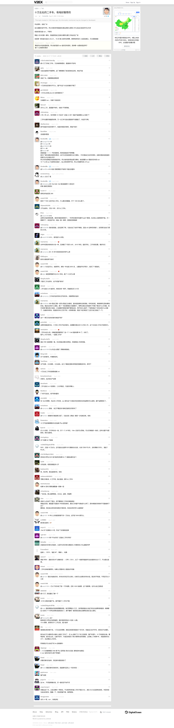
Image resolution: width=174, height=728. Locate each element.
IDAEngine (44, 256)
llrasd (42, 657)
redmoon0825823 (46, 476)
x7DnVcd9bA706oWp (47, 60)
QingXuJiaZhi (45, 279)
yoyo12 (43, 527)
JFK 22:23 (71, 723)
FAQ (67, 712)
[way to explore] (39, 2)
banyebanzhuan (46, 376)
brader (42, 413)
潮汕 (100, 56)
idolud (42, 286)
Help (41, 712)
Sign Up (132, 2)
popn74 (43, 680)
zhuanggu (43, 83)
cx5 (93, 56)
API (62, 712)
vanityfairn (44, 329)
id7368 (123, 50)
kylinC (42, 315)
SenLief (43, 105)
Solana (74, 712)
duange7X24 (46, 142)
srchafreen (44, 293)
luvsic (42, 598)
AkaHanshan (44, 124)
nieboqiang (44, 112)
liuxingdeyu (44, 437)
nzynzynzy (44, 242)
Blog (56, 712)
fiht (41, 627)
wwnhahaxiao (45, 484)
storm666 (43, 398)
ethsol (42, 566)
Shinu (42, 97)
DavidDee (43, 131)
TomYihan (43, 361)
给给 (85, 56)
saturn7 (43, 557)
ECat (42, 213)
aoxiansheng (44, 174)
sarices (42, 369)
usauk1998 (44, 198)
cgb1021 (43, 347)
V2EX (36, 8)
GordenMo (45, 16)
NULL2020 (44, 75)
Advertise (49, 712)
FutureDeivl (44, 549)
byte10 (42, 428)
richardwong (44, 491)
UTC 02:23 (51, 723)
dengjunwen (44, 697)
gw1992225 (44, 90)
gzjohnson (44, 672)
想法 (107, 56)
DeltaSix (43, 542)
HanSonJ (43, 391)
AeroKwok (44, 383)
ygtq (42, 68)
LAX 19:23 (64, 723)
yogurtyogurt (45, 687)
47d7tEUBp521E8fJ (47, 454)
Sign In (138, 2)
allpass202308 (45, 205)
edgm (42, 234)
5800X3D (43, 591)
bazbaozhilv (44, 469)
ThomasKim (46, 618)
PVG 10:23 (58, 723)
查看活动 (127, 46)
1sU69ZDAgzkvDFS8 (47, 445)
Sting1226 (43, 354)
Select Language (106, 712)
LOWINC (43, 520)
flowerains (44, 420)
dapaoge (43, 648)
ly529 (42, 462)
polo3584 (43, 322)
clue (41, 498)
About (35, 712)
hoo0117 (43, 191)
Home (127, 2)
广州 (42, 8)
